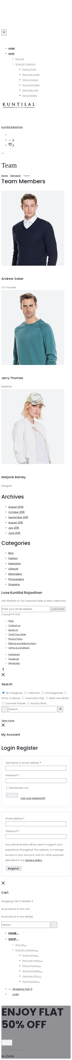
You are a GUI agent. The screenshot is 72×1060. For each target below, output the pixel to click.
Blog (10, 553)
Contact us (14, 625)
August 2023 (15, 507)
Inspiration (14, 563)
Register (13, 868)
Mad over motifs (31, 74)
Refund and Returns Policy (22, 643)
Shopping (14, 584)
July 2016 (13, 528)
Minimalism (15, 574)
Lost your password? (33, 798)
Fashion (13, 558)
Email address (15, 818)
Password (12, 775)
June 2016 (14, 533)
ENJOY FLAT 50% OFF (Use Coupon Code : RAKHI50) (32, 38)
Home (11, 48)
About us (13, 630)
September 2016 (18, 517)
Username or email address (23, 763)
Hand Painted (29, 95)
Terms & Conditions (19, 647)
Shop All (19, 58)
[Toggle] (17, 934)
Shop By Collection (25, 64)
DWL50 (7, 1042)
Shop (11, 53)
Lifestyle (13, 569)
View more (7, 720)
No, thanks (7, 1056)
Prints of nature (30, 79)
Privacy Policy (15, 638)
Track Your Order (17, 634)
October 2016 (16, 512)
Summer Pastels (31, 85)
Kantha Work (29, 69)
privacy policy (33, 860)
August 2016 (15, 522)
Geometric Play (30, 90)
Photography (16, 579)
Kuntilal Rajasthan (12, 127)
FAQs (11, 620)
